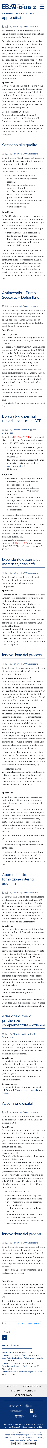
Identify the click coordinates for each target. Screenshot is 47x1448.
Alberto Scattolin (21, 429)
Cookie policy (29, 1444)
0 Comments (31, 26)
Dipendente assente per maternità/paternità (22, 561)
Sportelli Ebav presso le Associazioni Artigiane (22, 1092)
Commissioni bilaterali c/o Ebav (15, 1355)
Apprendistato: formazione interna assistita (18, 879)
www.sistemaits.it (15, 466)
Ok (13, 1444)
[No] (43, 1438)
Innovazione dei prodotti (22, 1233)
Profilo (15, 1390)
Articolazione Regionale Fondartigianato (19, 1366)
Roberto (17, 26)
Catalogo (11, 1386)
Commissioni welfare (11, 1363)
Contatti (30, 1390)
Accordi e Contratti (10, 1352)
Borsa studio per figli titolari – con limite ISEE (21, 418)
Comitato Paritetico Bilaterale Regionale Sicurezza (23, 1371)
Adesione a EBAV (31, 1386)
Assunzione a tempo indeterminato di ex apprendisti (19, 13)
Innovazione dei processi (22, 654)
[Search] (4, 1337)
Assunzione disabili (17, 1103)
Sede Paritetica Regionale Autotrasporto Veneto (22, 1358)
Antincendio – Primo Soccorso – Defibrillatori (22, 295)
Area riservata (23, 1395)
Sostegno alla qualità (19, 144)
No (19, 1444)
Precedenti (32, 1323)
